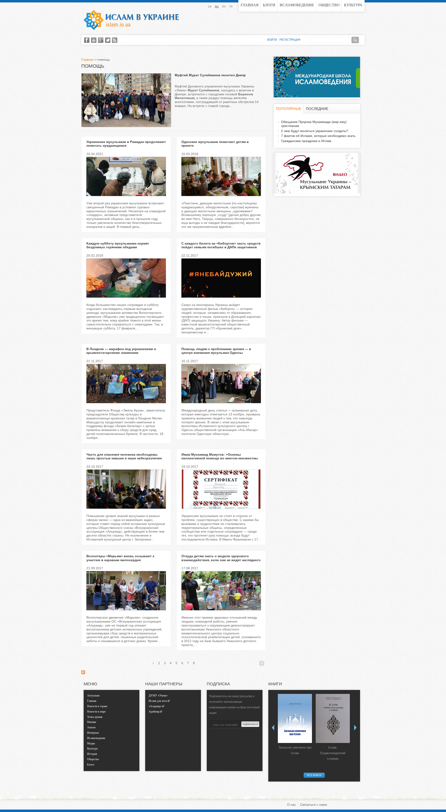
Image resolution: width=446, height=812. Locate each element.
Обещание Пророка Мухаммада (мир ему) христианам (314, 124)
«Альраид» (155, 706)
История (92, 754)
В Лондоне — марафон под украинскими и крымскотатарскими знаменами (121, 351)
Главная (250, 5)
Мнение (91, 722)
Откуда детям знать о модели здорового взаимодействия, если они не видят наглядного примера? (221, 560)
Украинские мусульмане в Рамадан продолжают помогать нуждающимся (126, 144)
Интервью (93, 732)
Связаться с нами (313, 804)
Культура (353, 5)
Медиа (91, 743)
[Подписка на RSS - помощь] (83, 673)
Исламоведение (297, 5)
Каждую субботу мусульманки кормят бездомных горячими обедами (117, 245)
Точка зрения (94, 717)
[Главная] (131, 20)
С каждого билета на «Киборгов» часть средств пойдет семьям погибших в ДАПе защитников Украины (221, 247)
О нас (291, 804)
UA (209, 6)
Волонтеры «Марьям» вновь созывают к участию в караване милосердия (120, 558)
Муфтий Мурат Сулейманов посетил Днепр (210, 75)
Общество (329, 5)
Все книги (314, 775)
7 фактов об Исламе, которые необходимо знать (318, 136)
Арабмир (154, 711)
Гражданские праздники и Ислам (306, 141)
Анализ (91, 727)
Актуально (93, 695)
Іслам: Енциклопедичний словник (332, 753)
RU (217, 6)
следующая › (261, 663)
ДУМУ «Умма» (158, 695)
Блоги (269, 5)
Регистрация (289, 39)
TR (231, 6)
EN (224, 6)
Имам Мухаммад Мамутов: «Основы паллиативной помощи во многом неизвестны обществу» (219, 458)
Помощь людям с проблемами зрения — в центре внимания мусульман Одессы (216, 351)
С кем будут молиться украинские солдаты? (314, 131)
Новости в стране (97, 706)
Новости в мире (96, 711)
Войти (272, 39)
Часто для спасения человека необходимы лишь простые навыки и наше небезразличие (124, 456)
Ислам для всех (158, 701)
